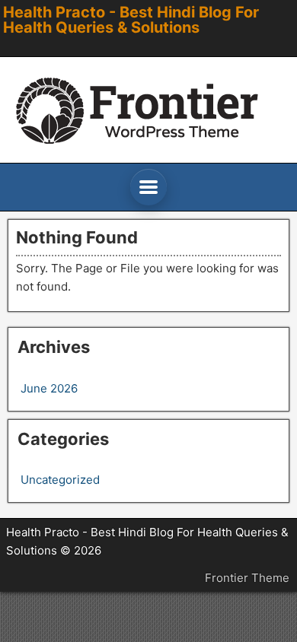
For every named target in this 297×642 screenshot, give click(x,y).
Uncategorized (60, 479)
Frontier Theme (247, 577)
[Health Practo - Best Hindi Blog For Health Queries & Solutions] (148, 109)
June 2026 (49, 388)
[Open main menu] (148, 187)
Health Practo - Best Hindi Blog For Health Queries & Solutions (131, 20)
